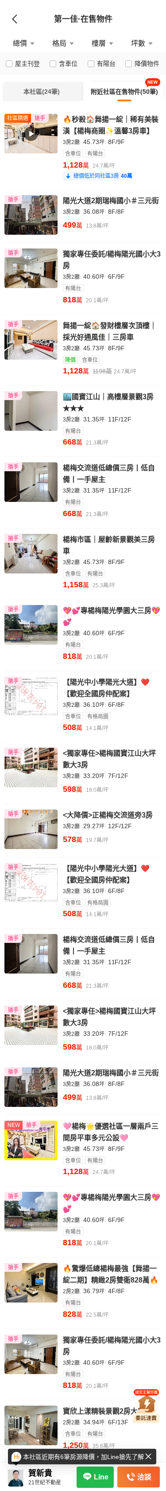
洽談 (144, 1477)
